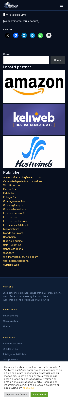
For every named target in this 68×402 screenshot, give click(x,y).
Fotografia (9, 197)
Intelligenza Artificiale (16, 225)
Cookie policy (10, 321)
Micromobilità (11, 229)
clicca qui (28, 387)
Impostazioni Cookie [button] (16, 394)
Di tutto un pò (11, 185)
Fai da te (8, 193)
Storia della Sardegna (16, 260)
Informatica (10, 217)
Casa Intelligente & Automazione (22, 181)
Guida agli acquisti (14, 205)
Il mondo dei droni (13, 213)
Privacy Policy (10, 315)
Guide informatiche (15, 209)
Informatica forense (15, 221)
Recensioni (9, 236)
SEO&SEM (8, 252)
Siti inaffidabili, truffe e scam (20, 256)
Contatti (7, 326)
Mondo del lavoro (13, 233)
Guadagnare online (14, 201)
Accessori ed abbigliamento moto (23, 177)
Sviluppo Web (11, 264)
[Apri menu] (61, 5)
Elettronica (9, 189)
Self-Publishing (12, 244)
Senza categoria (13, 248)
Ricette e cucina (13, 240)
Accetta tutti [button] (39, 394)
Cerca (6, 54)
